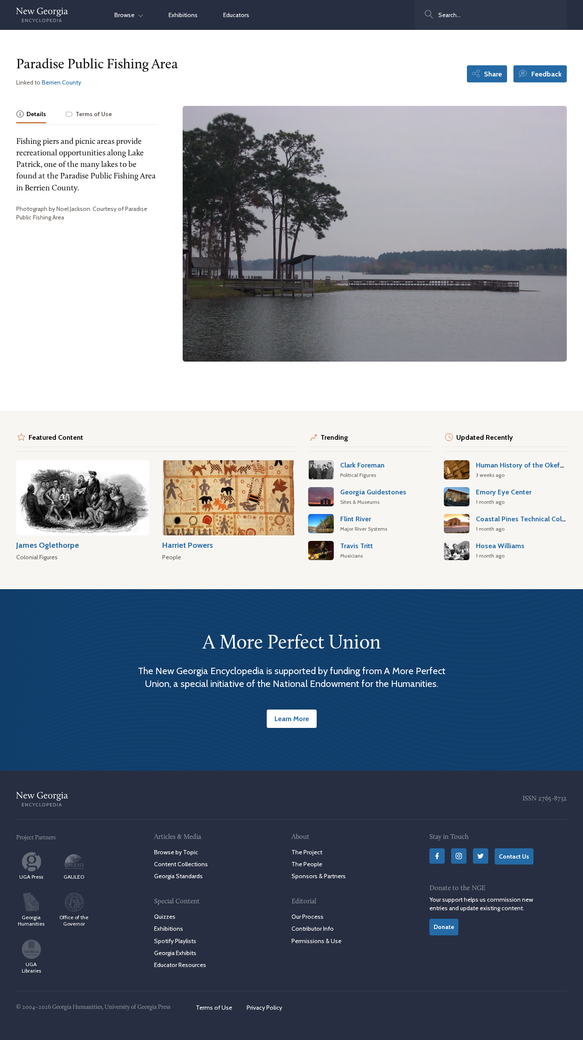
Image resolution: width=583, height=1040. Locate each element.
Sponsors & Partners (319, 876)
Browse (126, 15)
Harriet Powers (187, 545)
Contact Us (514, 856)
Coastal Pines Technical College (525, 518)
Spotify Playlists (175, 941)
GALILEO (74, 876)
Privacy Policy (264, 1007)
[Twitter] (480, 856)
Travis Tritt (356, 545)
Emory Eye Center (503, 492)
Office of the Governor (73, 920)
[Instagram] (458, 856)
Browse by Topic (176, 852)
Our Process (308, 916)
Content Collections (181, 864)
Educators (236, 15)
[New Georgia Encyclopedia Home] (42, 15)
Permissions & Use (316, 941)
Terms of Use (214, 1007)
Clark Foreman (362, 465)
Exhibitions (183, 15)
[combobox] (491, 15)
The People (307, 864)
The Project (307, 852)
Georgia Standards (178, 876)
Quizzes (164, 916)
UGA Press (31, 876)
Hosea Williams (500, 545)
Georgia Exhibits (175, 953)
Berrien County (61, 82)
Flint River (355, 518)
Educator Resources (180, 965)
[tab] (31, 114)
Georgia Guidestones (373, 492)
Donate (444, 927)
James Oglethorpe (47, 545)
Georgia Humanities (31, 920)
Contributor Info (313, 928)
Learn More (291, 718)
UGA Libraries (31, 967)
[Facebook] (437, 856)
